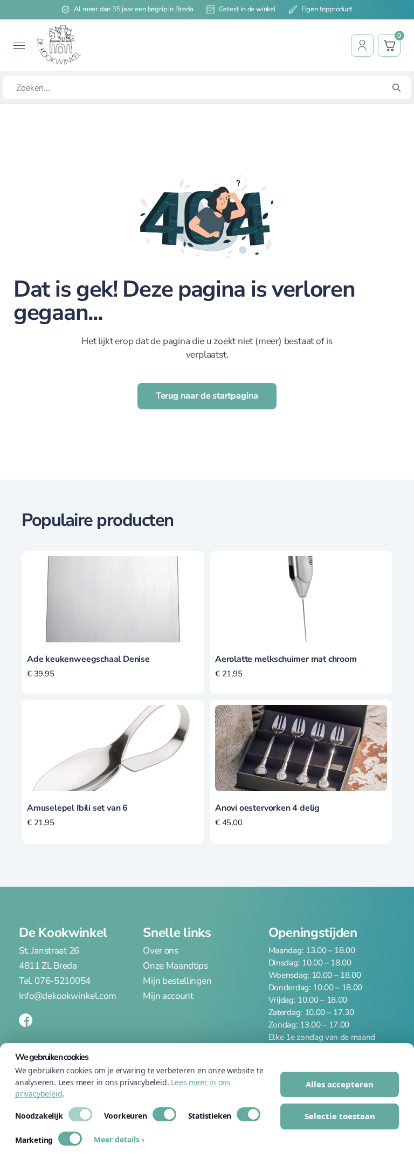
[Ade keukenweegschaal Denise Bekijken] (113, 598)
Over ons (160, 951)
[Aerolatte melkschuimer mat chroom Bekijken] (301, 598)
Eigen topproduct (327, 9)
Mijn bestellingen (177, 981)
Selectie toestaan (340, 1116)
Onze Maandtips (175, 966)
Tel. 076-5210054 (55, 981)
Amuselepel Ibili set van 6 (77, 808)
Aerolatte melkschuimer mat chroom (286, 659)
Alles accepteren (340, 1084)
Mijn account (168, 996)
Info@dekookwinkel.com (67, 996)
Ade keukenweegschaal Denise (88, 659)
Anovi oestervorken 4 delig (267, 808)
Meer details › (119, 1139)
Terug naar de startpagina (207, 395)
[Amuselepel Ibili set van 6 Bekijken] (113, 747)
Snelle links (177, 932)
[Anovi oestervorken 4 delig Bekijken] (301, 747)
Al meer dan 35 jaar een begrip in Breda (133, 9)
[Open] (19, 46)
